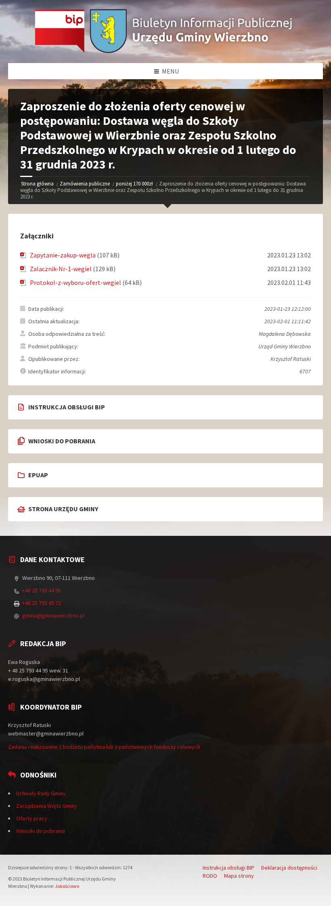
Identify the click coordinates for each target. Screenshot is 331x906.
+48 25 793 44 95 (41, 590)
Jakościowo (67, 886)
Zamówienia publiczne (85, 183)
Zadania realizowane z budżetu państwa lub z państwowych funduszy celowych (104, 746)
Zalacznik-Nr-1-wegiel (61, 269)
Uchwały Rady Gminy (41, 793)
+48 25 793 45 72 (41, 603)
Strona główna (37, 183)
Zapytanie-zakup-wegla (63, 255)
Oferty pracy (31, 818)
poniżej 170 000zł (134, 183)
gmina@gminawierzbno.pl (53, 615)
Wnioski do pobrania (40, 830)
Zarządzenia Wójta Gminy (46, 805)
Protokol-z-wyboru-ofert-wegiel (75, 282)
